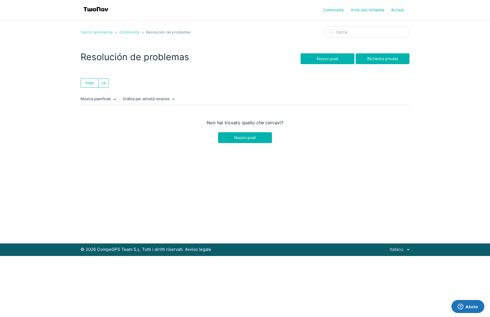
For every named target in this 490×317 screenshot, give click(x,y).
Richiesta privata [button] (382, 58)
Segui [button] (89, 83)
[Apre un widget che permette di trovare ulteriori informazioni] (467, 307)
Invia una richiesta (367, 9)
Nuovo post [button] (327, 58)
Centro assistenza (97, 32)
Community (333, 9)
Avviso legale (198, 249)
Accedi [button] (397, 9)
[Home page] (96, 13)
